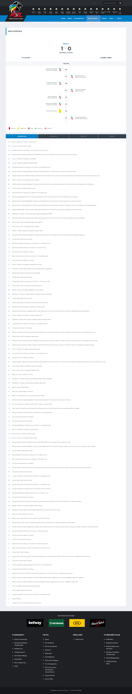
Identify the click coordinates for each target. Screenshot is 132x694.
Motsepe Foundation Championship (20, 644)
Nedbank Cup (18, 649)
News (70, 18)
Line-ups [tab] (83, 136)
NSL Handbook (49, 643)
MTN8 (16, 666)
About (119, 18)
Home (63, 18)
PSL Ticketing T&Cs (51, 664)
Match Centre (93, 18)
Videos (104, 18)
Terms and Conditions (51, 660)
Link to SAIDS (49, 679)
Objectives (48, 653)
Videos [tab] (112, 136)
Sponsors (48, 650)
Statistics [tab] (53, 136)
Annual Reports (49, 657)
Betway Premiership (20, 639)
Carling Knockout (19, 652)
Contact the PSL (50, 675)
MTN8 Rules (109, 639)
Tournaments (79, 18)
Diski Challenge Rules (112, 658)
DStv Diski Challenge (20, 656)
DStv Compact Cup (20, 663)
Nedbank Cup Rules (112, 643)
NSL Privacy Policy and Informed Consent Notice (50, 669)
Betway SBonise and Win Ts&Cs (112, 647)
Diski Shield (17, 659)
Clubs (111, 18)
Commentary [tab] (22, 136)
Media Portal (79, 639)
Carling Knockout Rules (111, 662)
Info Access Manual (51, 646)
